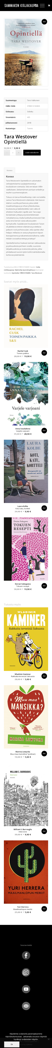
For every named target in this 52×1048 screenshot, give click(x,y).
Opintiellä (15, 273)
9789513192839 (25, 273)
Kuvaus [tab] (9, 170)
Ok (12, 1044)
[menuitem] (34, 5)
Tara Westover (36, 273)
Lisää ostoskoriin (32, 152)
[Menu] (41, 5)
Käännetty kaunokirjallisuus (25, 270)
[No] (48, 1039)
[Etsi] (34, 5)
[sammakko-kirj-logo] (21, 5)
